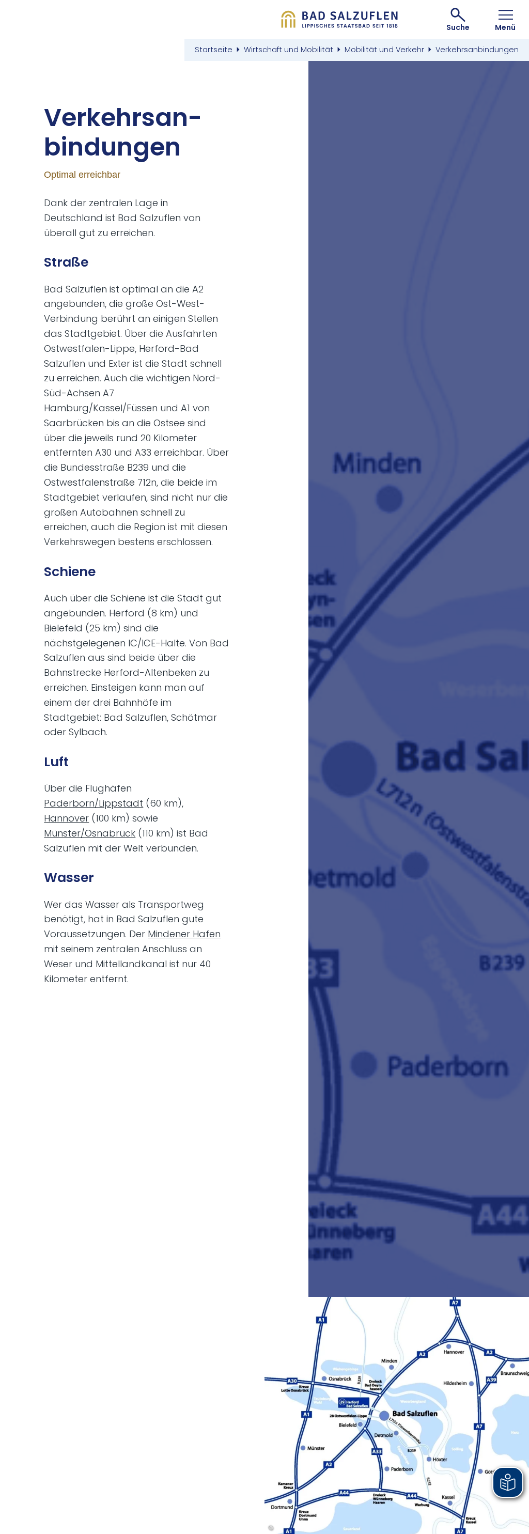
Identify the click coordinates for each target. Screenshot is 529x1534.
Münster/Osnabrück (89, 833)
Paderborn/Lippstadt (93, 803)
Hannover (66, 818)
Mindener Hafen (184, 933)
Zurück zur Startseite (339, 19)
